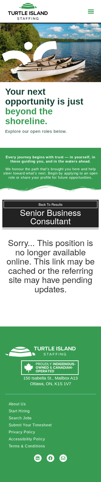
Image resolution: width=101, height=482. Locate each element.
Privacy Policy (22, 432)
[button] (91, 11)
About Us (17, 404)
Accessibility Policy (27, 439)
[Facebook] (50, 458)
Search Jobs (20, 418)
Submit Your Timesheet (30, 425)
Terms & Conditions (27, 446)
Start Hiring (19, 411)
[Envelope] (63, 458)
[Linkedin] (38, 458)
